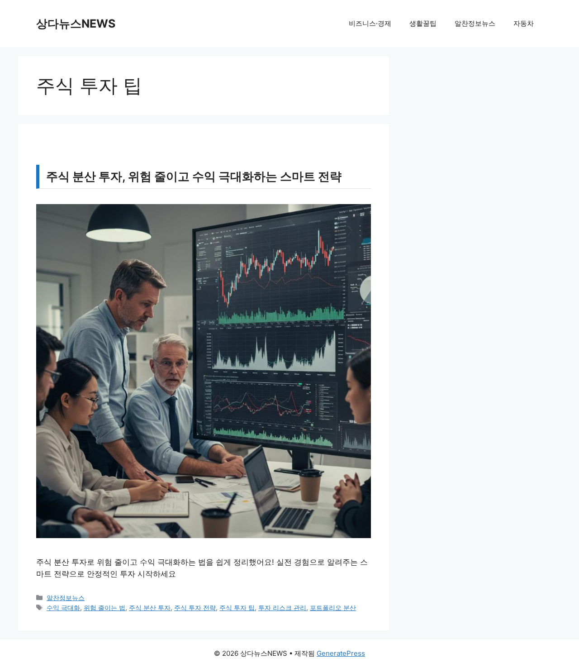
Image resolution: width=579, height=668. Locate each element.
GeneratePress (341, 653)
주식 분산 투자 (150, 607)
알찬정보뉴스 (475, 23)
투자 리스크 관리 (282, 607)
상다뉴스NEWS (75, 23)
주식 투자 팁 (237, 607)
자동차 (523, 23)
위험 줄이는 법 (104, 607)
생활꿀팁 (423, 23)
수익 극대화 (63, 607)
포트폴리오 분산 (333, 607)
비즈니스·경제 (370, 23)
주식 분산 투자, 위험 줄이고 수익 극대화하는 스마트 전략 (194, 176)
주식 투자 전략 (195, 607)
